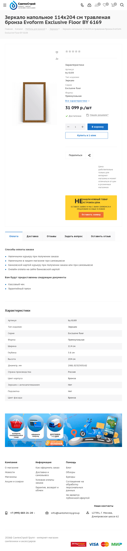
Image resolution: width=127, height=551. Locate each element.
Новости (10, 472)
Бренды (70, 476)
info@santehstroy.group (65, 513)
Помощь (71, 462)
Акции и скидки (14, 481)
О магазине (11, 467)
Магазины (11, 476)
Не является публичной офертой (77, 496)
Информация (43, 462)
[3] (73, 51)
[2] (70, 51)
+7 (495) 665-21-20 (21, 512)
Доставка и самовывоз (42, 474)
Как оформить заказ (47, 467)
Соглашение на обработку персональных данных (75, 486)
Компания (11, 462)
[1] (66, 51)
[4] (76, 51)
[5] (79, 51)
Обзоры (70, 472)
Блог (68, 467)
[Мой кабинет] (89, 5)
